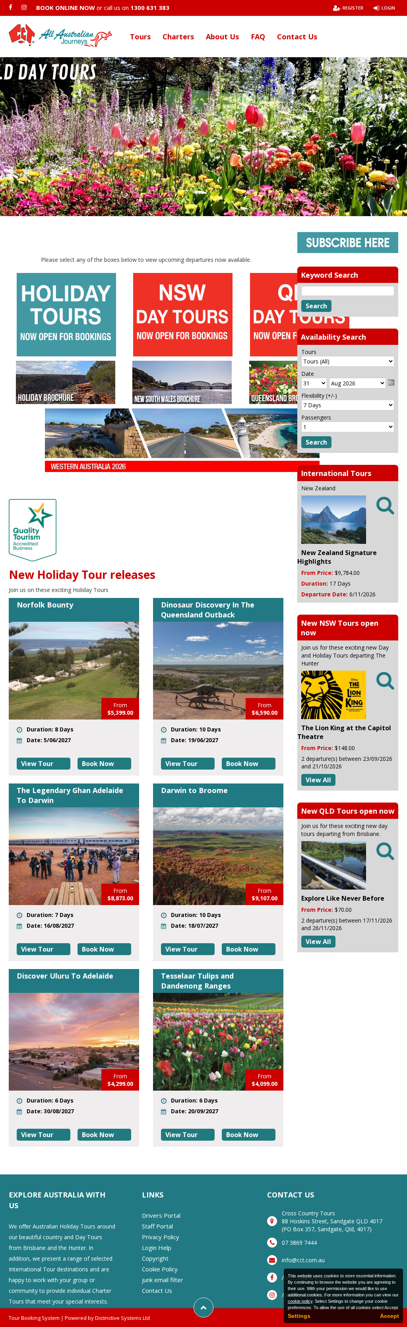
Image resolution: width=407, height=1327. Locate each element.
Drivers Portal (161, 1215)
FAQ (258, 36)
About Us (222, 36)
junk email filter (162, 1280)
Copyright (155, 1258)
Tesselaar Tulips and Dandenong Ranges (197, 980)
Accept (389, 1316)
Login (388, 8)
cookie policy (300, 1301)
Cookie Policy (160, 1269)
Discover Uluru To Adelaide (65, 976)
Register (353, 8)
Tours (140, 36)
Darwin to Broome (194, 790)
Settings (299, 1316)
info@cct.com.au (303, 1260)
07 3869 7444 (299, 1242)
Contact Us (297, 36)
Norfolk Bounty (45, 604)
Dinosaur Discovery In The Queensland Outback (207, 609)
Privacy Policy (160, 1237)
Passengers (316, 417)
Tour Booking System (34, 1317)
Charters (178, 36)
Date (307, 373)
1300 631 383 (149, 8)
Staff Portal (157, 1226)
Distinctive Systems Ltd (122, 1317)
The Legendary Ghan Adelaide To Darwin (70, 795)
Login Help (156, 1248)
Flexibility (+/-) (319, 395)
